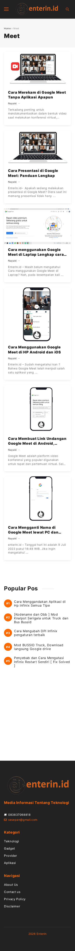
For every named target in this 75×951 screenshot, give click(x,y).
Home (7, 28)
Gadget (9, 848)
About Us (11, 885)
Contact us (12, 892)
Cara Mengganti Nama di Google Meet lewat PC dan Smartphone (33, 532)
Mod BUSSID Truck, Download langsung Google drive (38, 647)
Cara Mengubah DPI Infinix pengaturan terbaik (35, 633)
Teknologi (11, 841)
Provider (10, 856)
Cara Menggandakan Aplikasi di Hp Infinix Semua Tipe (40, 603)
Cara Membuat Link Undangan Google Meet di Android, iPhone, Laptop (37, 443)
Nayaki (12, 103)
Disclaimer (12, 906)
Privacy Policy (15, 899)
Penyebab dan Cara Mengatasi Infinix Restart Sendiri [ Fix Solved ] (42, 661)
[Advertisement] (37, 718)
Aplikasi (10, 863)
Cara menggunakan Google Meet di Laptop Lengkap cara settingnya (36, 255)
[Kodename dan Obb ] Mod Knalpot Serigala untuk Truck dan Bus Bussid (41, 618)
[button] (67, 9)
